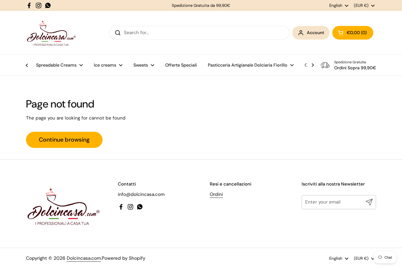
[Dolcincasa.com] (51, 32)
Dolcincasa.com (84, 258)
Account (315, 32)
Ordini (216, 194)
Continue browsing (64, 140)
